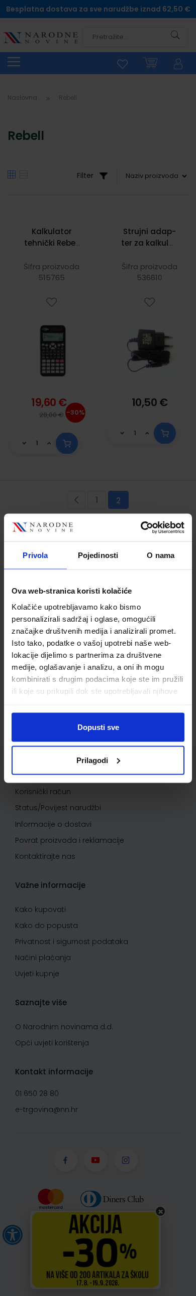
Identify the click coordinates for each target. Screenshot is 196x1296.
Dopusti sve (98, 727)
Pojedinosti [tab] (98, 555)
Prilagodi (92, 760)
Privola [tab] (35, 555)
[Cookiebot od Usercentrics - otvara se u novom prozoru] (140, 527)
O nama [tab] (160, 555)
